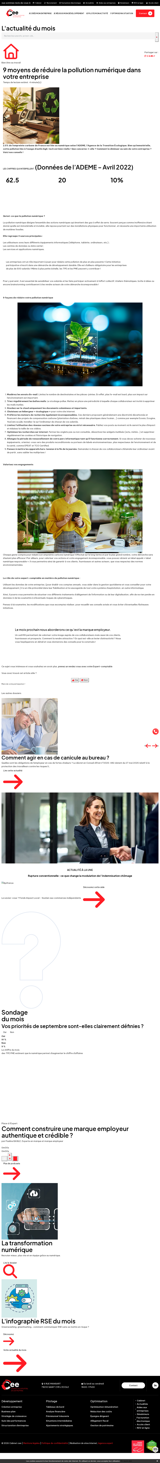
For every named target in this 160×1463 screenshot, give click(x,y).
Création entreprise (12, 1407)
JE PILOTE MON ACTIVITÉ (97, 13)
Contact (133, 1385)
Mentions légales (31, 1443)
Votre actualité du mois (14, 1350)
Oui (4, 1032)
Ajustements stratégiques (59, 1425)
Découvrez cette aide (93, 887)
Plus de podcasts (11, 1163)
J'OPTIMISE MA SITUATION (121, 13)
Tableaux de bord (55, 1407)
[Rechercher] (156, 37)
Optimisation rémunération (104, 1407)
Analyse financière (55, 1411)
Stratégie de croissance (14, 1416)
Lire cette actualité (12, 770)
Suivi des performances (14, 1420)
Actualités (90, 3)
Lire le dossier (10, 1263)
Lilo (21, 421)
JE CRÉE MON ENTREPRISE (40, 13)
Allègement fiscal (99, 1420)
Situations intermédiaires (59, 1420)
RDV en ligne (138, 3)
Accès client (153, 3)
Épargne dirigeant (99, 1416)
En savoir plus (126, 1461)
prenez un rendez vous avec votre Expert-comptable (85, 666)
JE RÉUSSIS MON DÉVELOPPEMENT (69, 13)
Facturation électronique (71, 3)
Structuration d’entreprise (15, 1425)
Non (12, 1032)
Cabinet (38, 3)
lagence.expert (105, 1443)
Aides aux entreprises (107, 3)
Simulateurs (124, 3)
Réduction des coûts (101, 1411)
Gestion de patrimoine (102, 1425)
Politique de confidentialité (55, 1443)
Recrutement (52, 3)
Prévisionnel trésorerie (57, 1416)
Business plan (9, 1411)
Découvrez (8, 1334)
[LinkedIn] (155, 1385)
